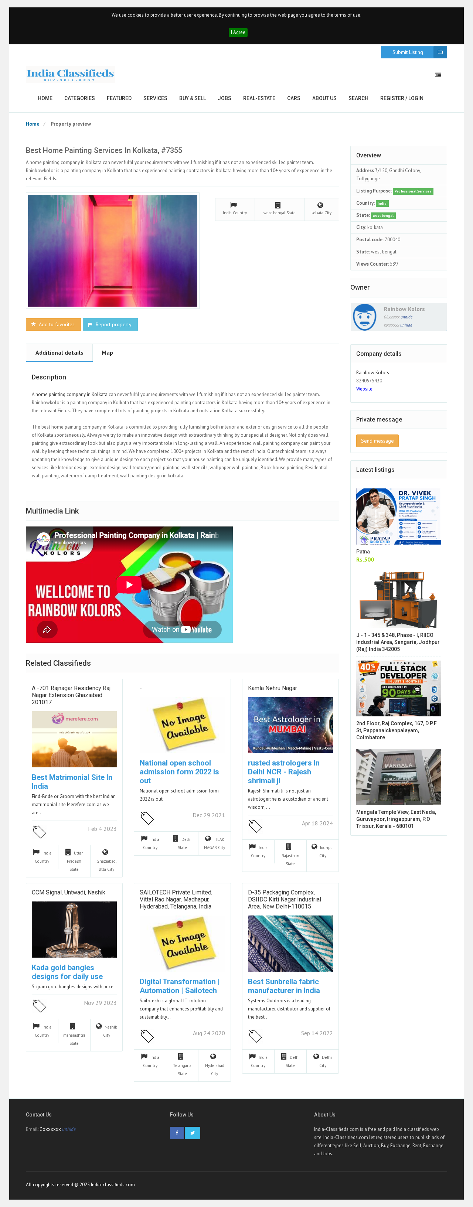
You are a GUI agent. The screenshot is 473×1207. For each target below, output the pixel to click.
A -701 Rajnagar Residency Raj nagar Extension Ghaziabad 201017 (71, 695)
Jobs (224, 98)
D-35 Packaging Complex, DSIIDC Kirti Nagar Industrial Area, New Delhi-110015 (284, 899)
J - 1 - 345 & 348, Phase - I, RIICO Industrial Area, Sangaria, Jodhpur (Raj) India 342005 (398, 642)
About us (324, 98)
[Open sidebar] (438, 74)
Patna (363, 552)
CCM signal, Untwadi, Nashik (68, 892)
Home (45, 98)
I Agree (238, 32)
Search (358, 98)
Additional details (59, 352)
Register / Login (401, 98)
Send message (377, 440)
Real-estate (259, 98)
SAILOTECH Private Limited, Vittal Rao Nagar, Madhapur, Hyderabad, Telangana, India (176, 899)
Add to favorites (56, 324)
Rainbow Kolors (404, 309)
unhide (406, 317)
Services (155, 98)
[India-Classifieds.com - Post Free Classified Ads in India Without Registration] (70, 74)
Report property (113, 324)
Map (107, 352)
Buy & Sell (192, 98)
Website (364, 389)
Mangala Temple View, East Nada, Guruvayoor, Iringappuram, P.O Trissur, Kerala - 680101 (396, 819)
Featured (119, 98)
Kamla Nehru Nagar (272, 688)
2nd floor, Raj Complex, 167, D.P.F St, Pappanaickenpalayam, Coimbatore (396, 730)
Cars (293, 98)
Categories (79, 98)
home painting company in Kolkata (72, 394)
